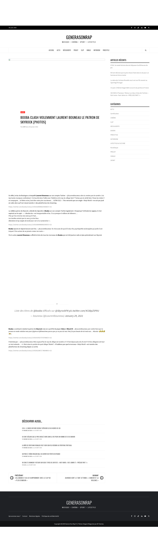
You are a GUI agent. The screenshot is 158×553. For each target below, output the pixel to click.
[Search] (145, 50)
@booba (37, 310)
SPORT (112, 160)
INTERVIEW (97, 50)
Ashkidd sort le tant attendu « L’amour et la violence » (82, 478)
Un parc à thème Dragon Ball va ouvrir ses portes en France (41, 454)
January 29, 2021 (74, 315)
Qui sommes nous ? (15, 516)
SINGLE (89, 50)
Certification (114, 114)
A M (24, 127)
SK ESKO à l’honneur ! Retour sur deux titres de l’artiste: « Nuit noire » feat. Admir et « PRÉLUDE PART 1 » (55, 462)
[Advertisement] (55, 13)
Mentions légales (34, 516)
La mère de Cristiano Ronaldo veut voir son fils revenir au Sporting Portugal (47, 445)
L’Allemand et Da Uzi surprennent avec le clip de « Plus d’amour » (33, 478)
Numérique (114, 148)
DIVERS (112, 131)
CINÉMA (113, 118)
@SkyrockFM (61, 310)
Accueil (51, 50)
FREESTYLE (106, 50)
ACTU (58, 50)
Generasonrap (79, 37)
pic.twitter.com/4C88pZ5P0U (84, 310)
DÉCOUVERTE (67, 50)
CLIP (82, 50)
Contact (24, 516)
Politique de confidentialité (50, 516)
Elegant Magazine (88, 524)
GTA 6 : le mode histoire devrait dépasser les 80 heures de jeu (41, 428)
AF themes (100, 524)
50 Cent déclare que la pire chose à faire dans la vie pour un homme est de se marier (48, 437)
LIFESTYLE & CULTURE (117, 143)
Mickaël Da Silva (28, 430)
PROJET (76, 50)
